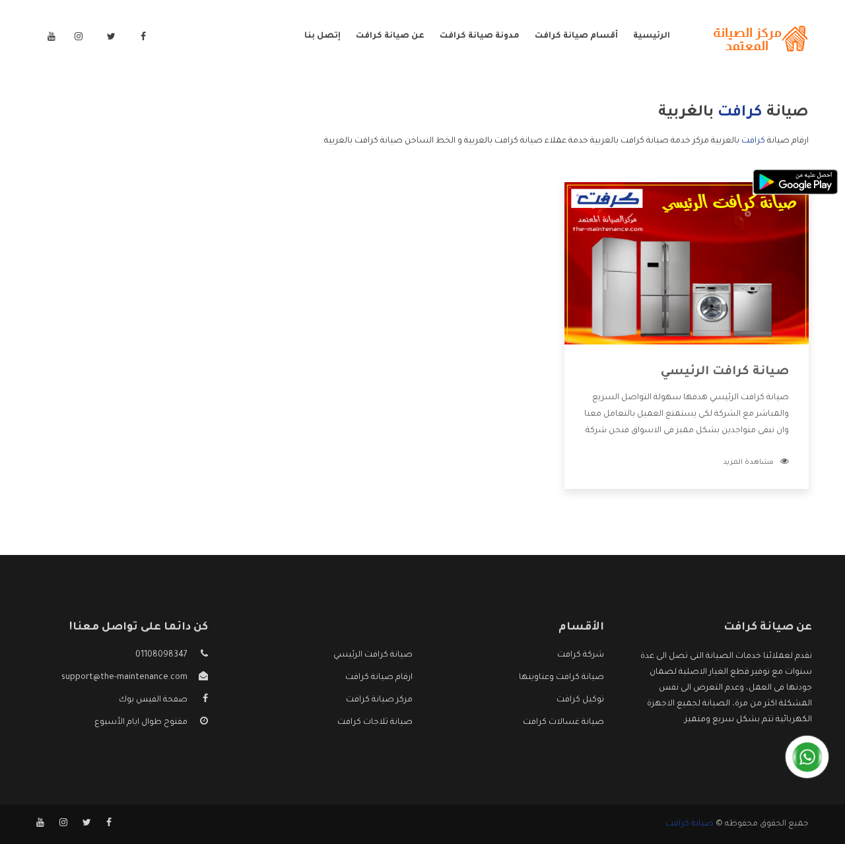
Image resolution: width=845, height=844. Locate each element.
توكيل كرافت (580, 700)
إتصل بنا (322, 36)
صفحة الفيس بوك (153, 700)
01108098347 (161, 655)
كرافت (753, 141)
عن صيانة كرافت (390, 36)
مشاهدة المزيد (748, 463)
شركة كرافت (580, 655)
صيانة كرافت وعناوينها (561, 677)
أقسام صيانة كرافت (576, 36)
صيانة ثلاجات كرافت (375, 722)
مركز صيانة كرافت (379, 700)
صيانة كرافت (689, 824)
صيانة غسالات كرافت (563, 722)
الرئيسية (651, 36)
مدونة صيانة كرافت (480, 36)
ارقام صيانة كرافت (379, 677)
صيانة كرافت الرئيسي (725, 372)
